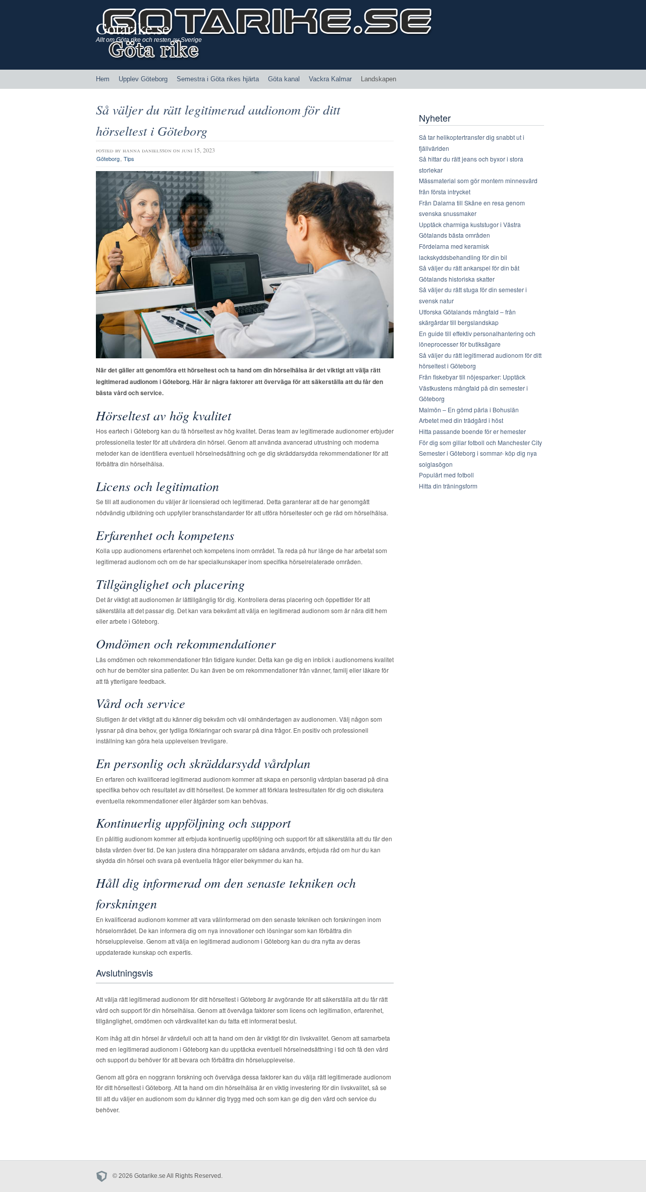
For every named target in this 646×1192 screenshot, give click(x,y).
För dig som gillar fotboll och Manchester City (480, 442)
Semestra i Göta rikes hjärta (218, 79)
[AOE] (104, 1175)
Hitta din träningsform (448, 485)
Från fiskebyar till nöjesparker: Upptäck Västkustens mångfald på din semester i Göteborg (473, 387)
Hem (103, 79)
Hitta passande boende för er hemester (472, 431)
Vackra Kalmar (330, 79)
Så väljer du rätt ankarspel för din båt (469, 267)
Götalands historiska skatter (457, 279)
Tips (129, 158)
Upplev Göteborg (143, 79)
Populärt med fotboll (446, 474)
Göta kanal (284, 79)
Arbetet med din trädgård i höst (461, 420)
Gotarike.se (133, 28)
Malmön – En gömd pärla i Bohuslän (469, 409)
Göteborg (108, 158)
